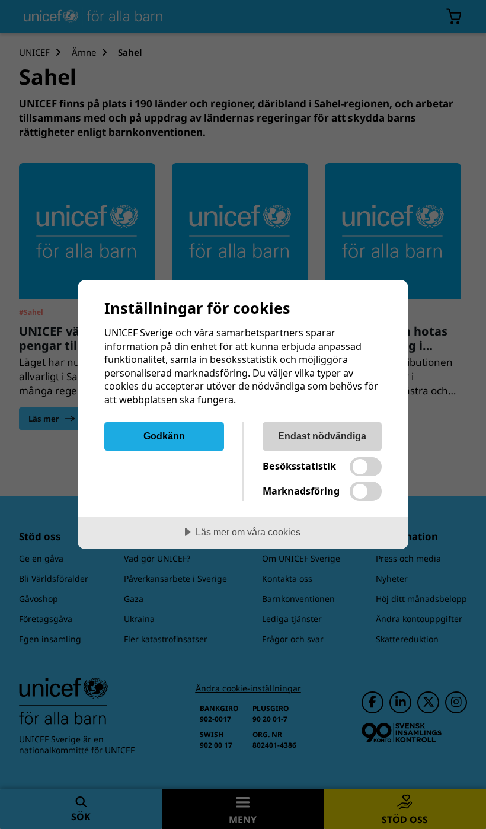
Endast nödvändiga (322, 436)
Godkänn (164, 436)
